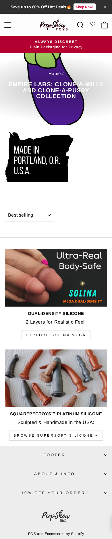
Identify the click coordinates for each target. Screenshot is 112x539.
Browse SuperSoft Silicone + (55, 435)
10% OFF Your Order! (54, 493)
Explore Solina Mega (56, 335)
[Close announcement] (105, 7)
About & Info (54, 474)
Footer (54, 455)
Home (55, 73)
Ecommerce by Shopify (64, 534)
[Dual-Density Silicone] (56, 278)
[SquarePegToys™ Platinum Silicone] (56, 378)
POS (32, 534)
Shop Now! (84, 7)
